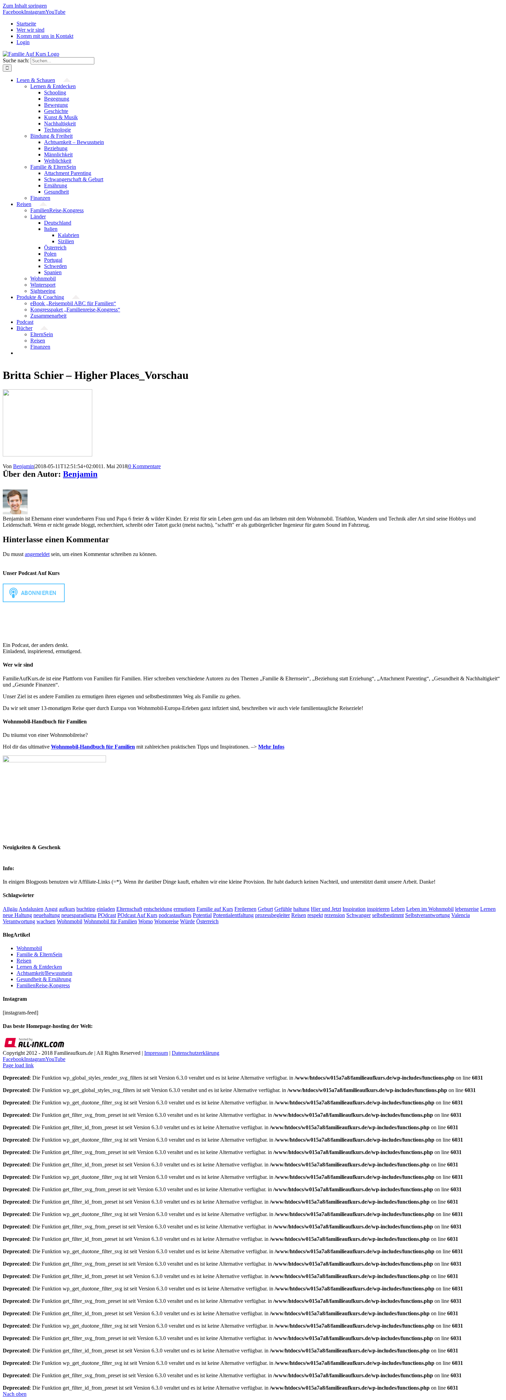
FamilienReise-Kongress (43, 985)
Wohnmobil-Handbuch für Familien (93, 747)
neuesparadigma (78, 915)
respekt (315, 915)
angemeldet (37, 554)
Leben (398, 909)
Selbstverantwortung (427, 915)
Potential (202, 915)
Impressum (156, 1053)
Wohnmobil (69, 921)
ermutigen (184, 909)
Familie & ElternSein (39, 954)
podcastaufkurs (175, 915)
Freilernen (245, 909)
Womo (145, 921)
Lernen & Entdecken (39, 967)
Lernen (488, 909)
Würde (187, 921)
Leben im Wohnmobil (430, 909)
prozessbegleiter (272, 915)
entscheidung (158, 909)
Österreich (207, 921)
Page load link (18, 1065)
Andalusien (31, 909)
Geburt (265, 909)
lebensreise (467, 909)
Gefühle (283, 909)
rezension (334, 915)
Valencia (460, 915)
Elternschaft (129, 909)
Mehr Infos (271, 747)
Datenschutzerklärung (195, 1053)
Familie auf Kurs (215, 909)
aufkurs (67, 909)
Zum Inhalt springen (25, 6)
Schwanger (358, 915)
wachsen (45, 921)
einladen (106, 909)
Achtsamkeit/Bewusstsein (44, 973)
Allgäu (10, 909)
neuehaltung (46, 915)
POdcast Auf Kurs (137, 915)
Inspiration (354, 909)
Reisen (298, 915)
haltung (301, 909)
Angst (50, 909)
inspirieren (378, 909)
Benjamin (23, 466)
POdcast (107, 915)
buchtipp (85, 909)
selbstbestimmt (388, 915)
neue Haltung (17, 915)
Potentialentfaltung (233, 915)
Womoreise (166, 921)
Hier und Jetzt (326, 909)
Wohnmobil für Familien (110, 921)
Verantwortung (19, 921)
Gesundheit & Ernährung (44, 979)
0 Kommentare (144, 466)
